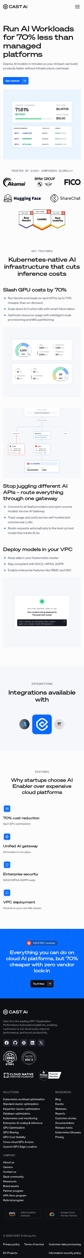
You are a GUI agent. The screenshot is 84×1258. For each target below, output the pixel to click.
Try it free (38, 984)
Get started (12, 81)
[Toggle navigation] (77, 6)
